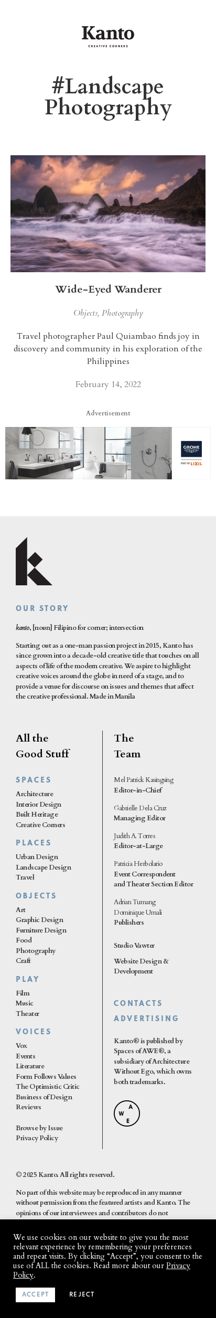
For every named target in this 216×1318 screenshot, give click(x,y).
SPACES (34, 780)
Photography (122, 313)
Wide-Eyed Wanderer (108, 289)
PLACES (34, 843)
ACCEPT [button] (35, 1295)
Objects (85, 313)
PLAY (28, 980)
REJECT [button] (81, 1295)
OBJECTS (36, 896)
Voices (34, 1032)
